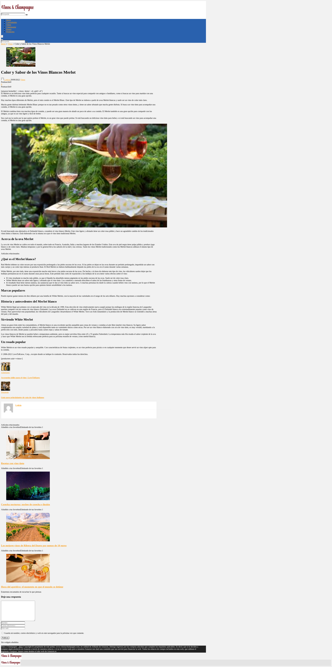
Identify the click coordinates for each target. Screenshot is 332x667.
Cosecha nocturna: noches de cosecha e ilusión (25, 504)
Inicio (8, 20)
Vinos (8, 25)
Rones (8, 29)
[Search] (2, 39)
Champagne (11, 27)
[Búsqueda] (27, 14)
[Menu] (2, 36)
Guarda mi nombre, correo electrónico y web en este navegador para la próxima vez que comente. (44, 633)
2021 (21, 647)
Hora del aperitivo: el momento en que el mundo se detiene (32, 586)
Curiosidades (11, 22)
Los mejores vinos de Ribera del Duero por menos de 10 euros (34, 545)
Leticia (7, 80)
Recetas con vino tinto (12, 463)
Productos (10, 32)
